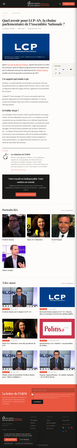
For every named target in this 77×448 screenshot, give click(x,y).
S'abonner (37, 402)
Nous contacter (50, 425)
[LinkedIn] (63, 431)
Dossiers (32, 423)
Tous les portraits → (68, 210)
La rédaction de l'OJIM (8, 28)
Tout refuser (24, 439)
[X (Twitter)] (63, 428)
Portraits (32, 428)
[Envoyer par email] (70, 69)
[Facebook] (66, 428)
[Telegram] (68, 428)
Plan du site (49, 428)
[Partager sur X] (55, 69)
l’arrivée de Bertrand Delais (17, 65)
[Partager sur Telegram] (67, 69)
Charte (48, 420)
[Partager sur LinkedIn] (63, 69)
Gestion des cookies (42, 445)
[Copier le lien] (55, 73)
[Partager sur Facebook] (59, 69)
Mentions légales (51, 423)
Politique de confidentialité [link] (24, 443)
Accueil (5, 13)
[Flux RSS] (65, 431)
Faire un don (65, 420)
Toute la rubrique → (68, 283)
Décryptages (16, 13)
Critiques (32, 425)
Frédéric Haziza (42, 70)
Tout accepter (10, 439)
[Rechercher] (60, 3)
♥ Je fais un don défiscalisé (26, 194)
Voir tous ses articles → (19, 170)
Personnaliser (8, 443)
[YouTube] (71, 427)
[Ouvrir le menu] (4, 4)
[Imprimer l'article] (59, 73)
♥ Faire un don (68, 4)
